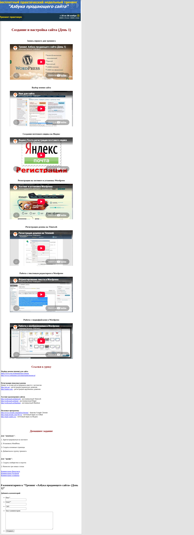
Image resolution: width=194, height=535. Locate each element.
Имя (8, 498)
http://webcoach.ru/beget (9, 401)
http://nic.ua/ (5, 387)
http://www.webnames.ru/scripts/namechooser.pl (18, 375)
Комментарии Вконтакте (10, 471)
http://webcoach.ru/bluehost (11, 403)
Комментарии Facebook (10, 473)
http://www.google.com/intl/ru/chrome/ (15, 413)
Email (8, 502)
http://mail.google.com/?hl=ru (11, 415)
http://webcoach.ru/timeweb (11, 399)
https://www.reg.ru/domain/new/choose (15, 373)
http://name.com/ (7, 389)
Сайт (7, 506)
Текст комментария (13, 511)
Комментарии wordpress (10, 475)
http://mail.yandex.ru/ (8, 417)
